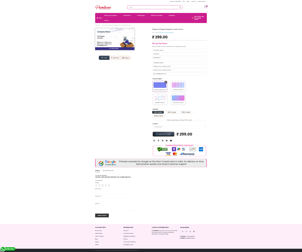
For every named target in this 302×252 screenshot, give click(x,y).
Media (96, 242)
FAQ (184, 1)
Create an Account (201, 1)
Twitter (162, 140)
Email (171, 140)
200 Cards (172, 112)
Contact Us (193, 1)
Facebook (158, 140)
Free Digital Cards (128, 244)
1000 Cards (158, 116)
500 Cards (186, 112)
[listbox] (179, 93)
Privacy (125, 239)
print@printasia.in (190, 238)
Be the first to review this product (166, 32)
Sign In (188, 1)
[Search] (180, 7)
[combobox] (154, 7)
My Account (98, 230)
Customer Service (128, 233)
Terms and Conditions (129, 242)
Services (97, 25)
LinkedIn (166, 140)
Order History (98, 233)
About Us (125, 230)
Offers (97, 244)
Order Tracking (99, 236)
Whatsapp (154, 140)
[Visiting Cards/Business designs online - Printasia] (103, 7)
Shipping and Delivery (129, 236)
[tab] (97, 170)
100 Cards (158, 112)
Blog (96, 239)
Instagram (190, 231)
